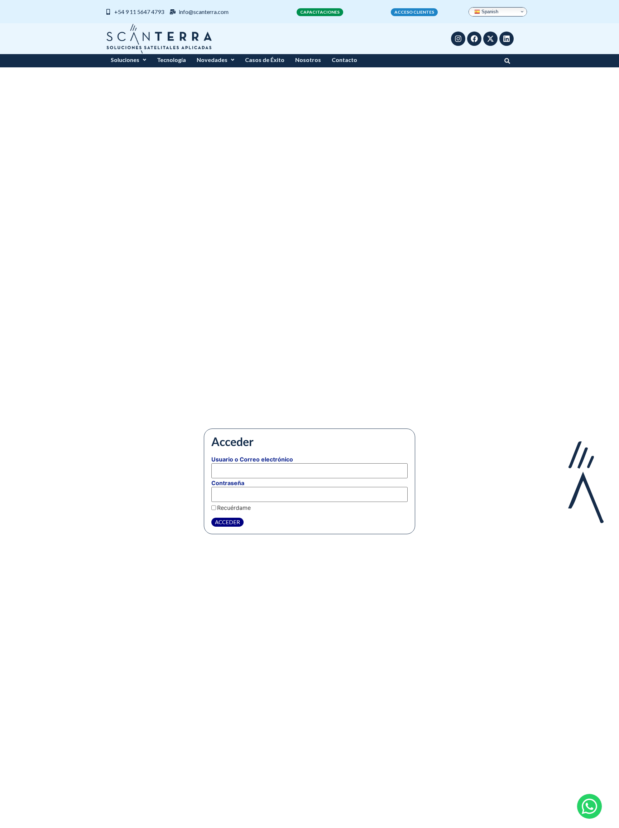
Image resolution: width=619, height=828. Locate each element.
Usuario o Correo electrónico (252, 459)
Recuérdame (234, 508)
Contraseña (227, 483)
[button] (128, 60)
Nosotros (308, 59)
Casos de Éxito (264, 59)
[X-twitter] (490, 39)
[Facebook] (474, 39)
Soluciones (125, 59)
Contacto (344, 59)
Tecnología (171, 59)
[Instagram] (458, 39)
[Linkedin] (506, 39)
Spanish (489, 11)
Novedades (212, 59)
